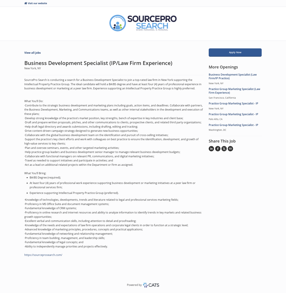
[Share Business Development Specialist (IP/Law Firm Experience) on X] (224, 149)
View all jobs (32, 53)
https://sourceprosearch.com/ (43, 255)
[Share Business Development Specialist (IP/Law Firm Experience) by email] (230, 149)
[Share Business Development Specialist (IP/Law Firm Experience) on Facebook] (217, 149)
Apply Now (235, 52)
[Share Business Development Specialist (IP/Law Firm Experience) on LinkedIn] (211, 149)
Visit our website (37, 3)
